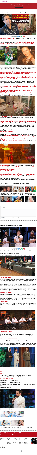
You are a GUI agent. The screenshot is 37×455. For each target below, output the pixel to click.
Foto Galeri (25, 438)
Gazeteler (25, 442)
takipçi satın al (9, 443)
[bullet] (13, 217)
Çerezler (19, 453)
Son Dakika (8, 442)
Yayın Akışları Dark (9, 439)
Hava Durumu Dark (3, 438)
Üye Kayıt (1, 446)
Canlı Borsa (14, 438)
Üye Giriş (1, 444)
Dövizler (20, 439)
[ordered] (12, 217)
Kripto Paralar (21, 442)
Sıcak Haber (26, 443)
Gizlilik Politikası (15, 453)
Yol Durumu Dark (2, 439)
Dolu (6, 184)
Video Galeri (25, 439)
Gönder (3, 217)
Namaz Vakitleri (15, 439)
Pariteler (20, 443)
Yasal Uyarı (28, 453)
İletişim (12, 453)
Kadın (9, 184)
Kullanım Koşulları (24, 453)
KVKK (21, 453)
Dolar (4, 184)
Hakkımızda (9, 453)
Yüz (12, 184)
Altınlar (20, 438)
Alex (1, 184)
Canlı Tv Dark (8, 438)
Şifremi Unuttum (2, 447)
